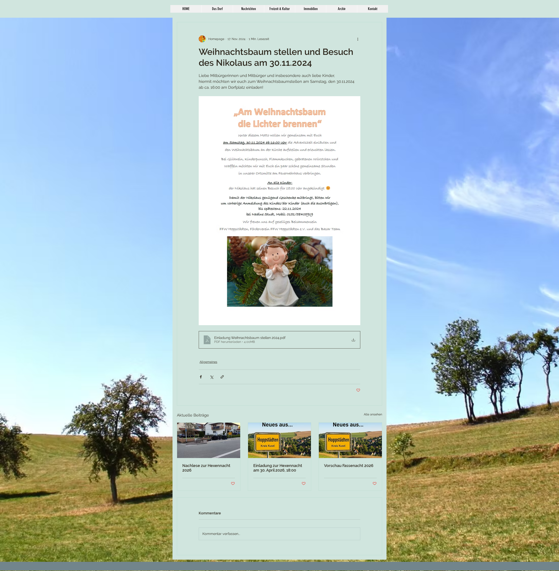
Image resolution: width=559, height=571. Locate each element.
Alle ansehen (373, 414)
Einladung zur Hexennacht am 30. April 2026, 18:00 (277, 467)
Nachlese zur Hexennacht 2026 (206, 467)
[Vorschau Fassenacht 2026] (350, 440)
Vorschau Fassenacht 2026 (348, 465)
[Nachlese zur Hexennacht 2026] (208, 440)
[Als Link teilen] (222, 377)
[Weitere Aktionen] (357, 39)
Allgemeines (208, 362)
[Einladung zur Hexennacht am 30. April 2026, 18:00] (279, 440)
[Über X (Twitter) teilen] (211, 377)
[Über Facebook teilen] (201, 377)
